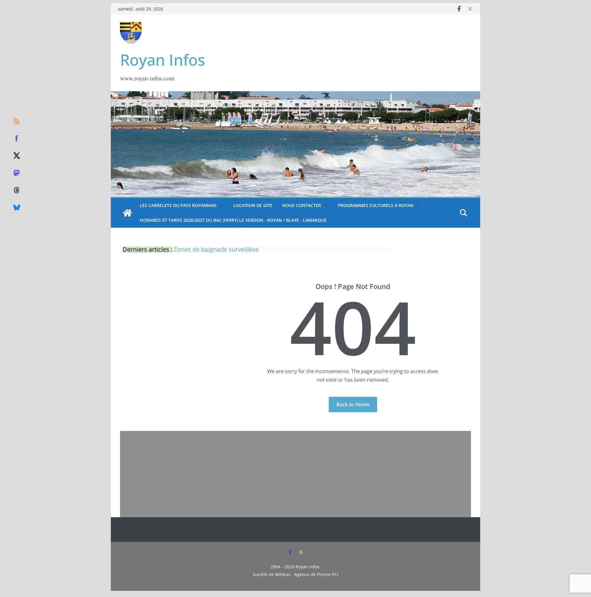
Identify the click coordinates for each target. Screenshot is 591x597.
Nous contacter (301, 205)
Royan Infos (162, 59)
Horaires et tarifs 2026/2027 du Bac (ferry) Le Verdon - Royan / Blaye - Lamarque (233, 220)
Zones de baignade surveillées (216, 249)
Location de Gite (252, 205)
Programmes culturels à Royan (375, 205)
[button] (220, 205)
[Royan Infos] (295, 94)
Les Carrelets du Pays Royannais (178, 205)
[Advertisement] (295, 474)
